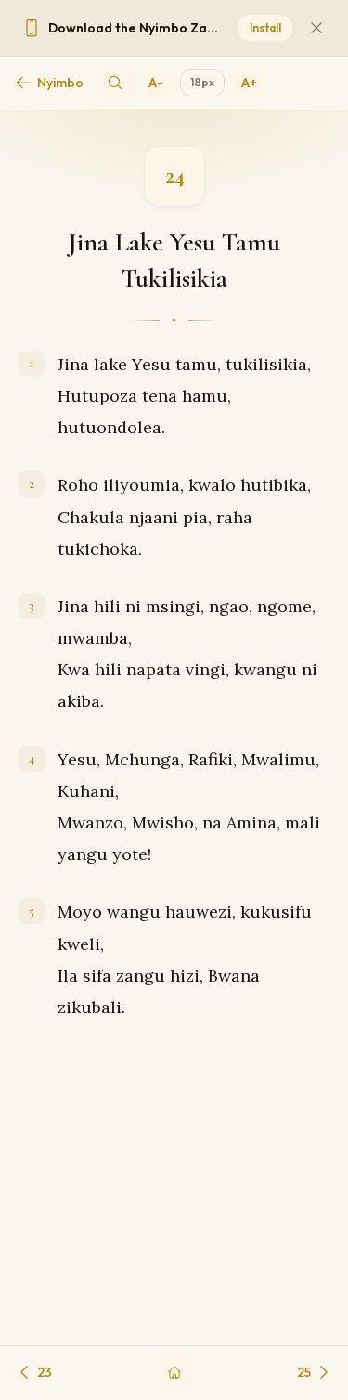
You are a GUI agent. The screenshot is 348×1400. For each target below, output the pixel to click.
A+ (249, 82)
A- (155, 82)
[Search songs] (115, 82)
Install (265, 27)
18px (202, 82)
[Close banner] (316, 28)
